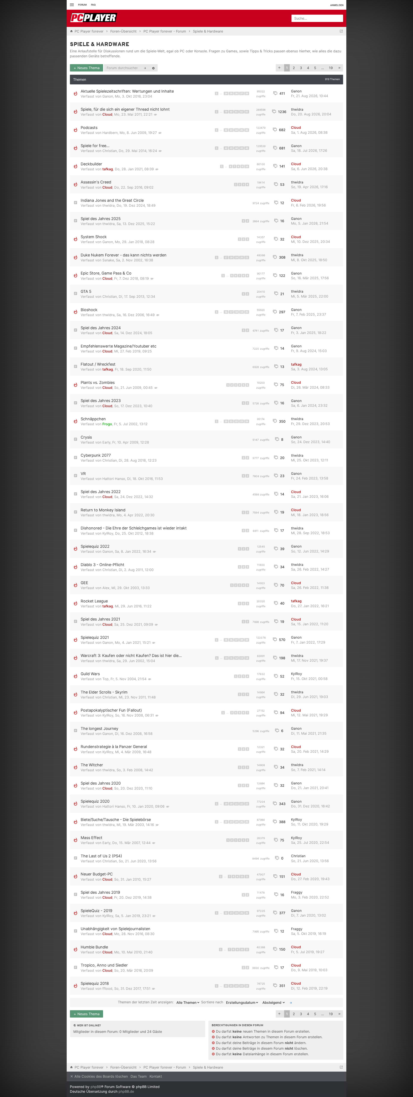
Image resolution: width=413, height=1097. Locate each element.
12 (236, 658)
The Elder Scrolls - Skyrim (104, 692)
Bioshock (89, 309)
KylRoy (107, 533)
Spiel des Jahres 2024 (101, 328)
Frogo (107, 424)
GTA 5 (86, 291)
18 (231, 257)
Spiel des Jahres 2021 (100, 619)
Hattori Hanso (113, 478)
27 (241, 93)
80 (231, 111)
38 (241, 640)
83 (246, 111)
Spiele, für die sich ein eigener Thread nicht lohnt (125, 109)
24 (226, 93)
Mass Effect (91, 837)
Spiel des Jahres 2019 (100, 892)
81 (236, 111)
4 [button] (308, 68)
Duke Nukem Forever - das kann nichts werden (123, 255)
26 (236, 93)
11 (231, 658)
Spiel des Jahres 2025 (101, 218)
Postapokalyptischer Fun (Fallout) (111, 710)
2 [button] (294, 68)
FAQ (93, 4)
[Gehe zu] (341, 31)
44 (236, 130)
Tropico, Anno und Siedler (104, 965)
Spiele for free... (95, 145)
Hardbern (110, 132)
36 (231, 640)
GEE (84, 582)
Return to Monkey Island (103, 510)
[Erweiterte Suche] (153, 67)
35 (226, 640)
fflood (107, 988)
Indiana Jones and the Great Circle (112, 200)
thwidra (297, 109)
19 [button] (331, 68)
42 (226, 130)
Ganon (107, 96)
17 (226, 257)
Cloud (107, 114)
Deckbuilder (91, 164)
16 (226, 312)
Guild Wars (90, 674)
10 (246, 166)
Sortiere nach (212, 1002)
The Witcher (92, 765)
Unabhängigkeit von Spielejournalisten (115, 928)
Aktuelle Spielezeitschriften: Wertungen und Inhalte (127, 91)
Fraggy (296, 892)
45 (241, 130)
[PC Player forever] (94, 18)
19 (236, 257)
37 (236, 640)
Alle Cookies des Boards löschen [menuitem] (100, 1076)
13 (241, 658)
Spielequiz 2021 (95, 637)
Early (106, 442)
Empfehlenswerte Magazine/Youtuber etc (118, 346)
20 (241, 257)
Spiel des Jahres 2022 (101, 491)
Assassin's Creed (96, 182)
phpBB (96, 1087)
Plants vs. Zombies (98, 382)
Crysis (86, 437)
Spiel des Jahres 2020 (101, 783)
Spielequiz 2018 (95, 983)
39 (246, 640)
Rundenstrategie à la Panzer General (114, 746)
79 (226, 111)
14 (246, 658)
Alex (105, 588)
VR (83, 473)
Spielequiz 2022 (95, 546)
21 (246, 257)
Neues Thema (88, 68)
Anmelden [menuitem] (337, 5)
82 (241, 111)
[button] (279, 68)
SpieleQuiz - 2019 (96, 910)
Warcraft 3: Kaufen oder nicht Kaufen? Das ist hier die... (131, 655)
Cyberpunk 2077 (96, 455)
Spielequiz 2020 (95, 801)
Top (105, 679)
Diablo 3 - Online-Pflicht (102, 564)
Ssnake (108, 260)
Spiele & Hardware (99, 45)
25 (231, 93)
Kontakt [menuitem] (155, 1076)
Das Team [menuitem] (139, 1076)
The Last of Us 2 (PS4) (101, 856)
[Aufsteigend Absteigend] (272, 1002)
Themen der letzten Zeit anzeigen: (146, 1002)
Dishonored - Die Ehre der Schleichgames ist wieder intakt (134, 528)
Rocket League (94, 601)
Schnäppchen (93, 419)
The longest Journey (99, 728)
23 (241, 421)
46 (246, 130)
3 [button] (301, 68)
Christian (109, 151)
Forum (82, 4)
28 (246, 93)
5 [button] (315, 68)
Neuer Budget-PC (97, 874)
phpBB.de (126, 1091)
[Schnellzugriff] (71, 5)
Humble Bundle (94, 947)
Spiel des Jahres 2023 (101, 400)
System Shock (94, 236)
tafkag (107, 169)
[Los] (291, 1002)
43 (231, 130)
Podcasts (89, 127)
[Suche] (145, 67)
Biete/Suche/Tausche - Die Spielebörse (116, 819)
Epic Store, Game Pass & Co (106, 273)
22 (236, 421)
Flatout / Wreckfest (98, 364)
